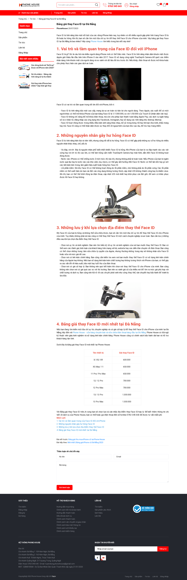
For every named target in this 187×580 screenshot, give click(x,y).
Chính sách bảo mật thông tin (69, 525)
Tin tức (84, 13)
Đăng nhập (134, 6)
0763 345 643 (115, 6)
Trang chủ (58, 13)
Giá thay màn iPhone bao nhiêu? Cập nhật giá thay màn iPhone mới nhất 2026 (42, 85)
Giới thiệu (99, 513)
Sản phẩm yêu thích (103, 510)
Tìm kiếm (22, 507)
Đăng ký (21, 513)
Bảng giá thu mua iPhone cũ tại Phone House (86, 439)
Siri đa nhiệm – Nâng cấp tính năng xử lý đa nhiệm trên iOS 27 (41, 76)
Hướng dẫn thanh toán (66, 513)
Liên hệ (95, 13)
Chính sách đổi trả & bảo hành (69, 510)
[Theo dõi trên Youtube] (103, 557)
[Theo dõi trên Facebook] (97, 557)
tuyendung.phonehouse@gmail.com (60, 564)
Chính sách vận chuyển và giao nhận (71, 522)
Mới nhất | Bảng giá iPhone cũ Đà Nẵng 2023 (85, 442)
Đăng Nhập (107, 13)
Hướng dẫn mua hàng (65, 507)
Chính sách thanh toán (66, 519)
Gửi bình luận (64, 487)
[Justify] (96, 4)
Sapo (54, 576)
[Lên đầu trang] (179, 567)
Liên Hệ (98, 516)
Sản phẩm (72, 13)
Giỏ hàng (21, 516)
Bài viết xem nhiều (29, 58)
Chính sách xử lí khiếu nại (67, 528)
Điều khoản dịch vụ (64, 516)
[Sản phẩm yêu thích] (158, 5)
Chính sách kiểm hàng (65, 531)
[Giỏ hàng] (164, 5)
